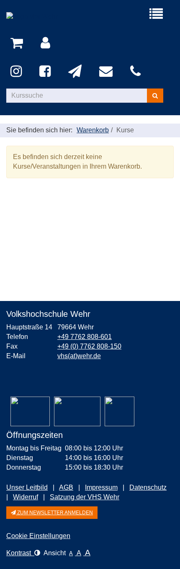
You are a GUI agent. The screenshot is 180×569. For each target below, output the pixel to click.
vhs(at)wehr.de (79, 355)
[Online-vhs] (119, 411)
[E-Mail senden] (107, 72)
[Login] (47, 43)
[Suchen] (155, 96)
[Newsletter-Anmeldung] (76, 72)
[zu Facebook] (46, 72)
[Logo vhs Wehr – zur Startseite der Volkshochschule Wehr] (48, 17)
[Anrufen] (137, 72)
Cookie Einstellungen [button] (38, 535)
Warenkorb (93, 130)
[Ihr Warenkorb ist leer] (18, 43)
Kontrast (20, 552)
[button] (52, 512)
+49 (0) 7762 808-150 (89, 346)
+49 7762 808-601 (84, 336)
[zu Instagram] (17, 72)
